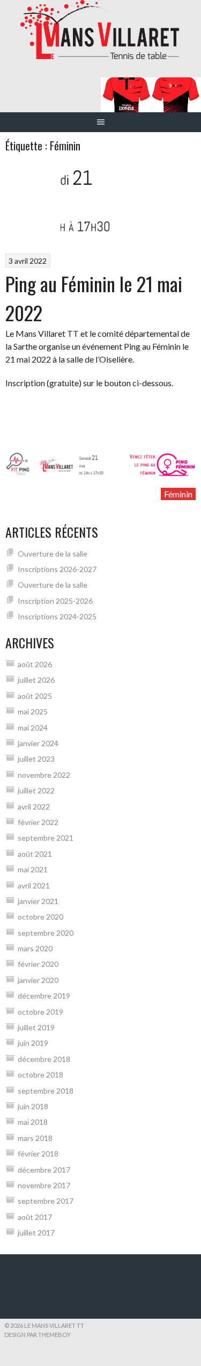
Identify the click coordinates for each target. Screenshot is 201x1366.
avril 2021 (34, 885)
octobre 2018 (40, 1074)
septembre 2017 (45, 1200)
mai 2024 (33, 727)
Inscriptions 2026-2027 (57, 569)
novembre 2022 (44, 774)
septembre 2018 (45, 1090)
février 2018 (38, 1153)
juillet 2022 (36, 790)
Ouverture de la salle (52, 553)
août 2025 (35, 695)
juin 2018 (33, 1106)
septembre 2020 (45, 932)
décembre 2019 (44, 995)
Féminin (178, 494)
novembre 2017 (44, 1185)
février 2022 (38, 822)
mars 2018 (35, 1138)
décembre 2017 (44, 1169)
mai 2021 (33, 869)
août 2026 (35, 664)
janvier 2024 (38, 743)
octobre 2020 (40, 916)
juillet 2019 (36, 1027)
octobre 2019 (40, 1011)
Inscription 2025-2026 (55, 600)
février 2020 (38, 964)
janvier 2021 (38, 901)
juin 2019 (33, 1042)
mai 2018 (33, 1121)
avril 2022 (34, 806)
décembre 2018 (44, 1059)
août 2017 (35, 1217)
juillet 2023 (36, 758)
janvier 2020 (38, 980)
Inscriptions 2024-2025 (57, 616)
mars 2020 (35, 948)
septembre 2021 (45, 837)
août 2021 (35, 853)
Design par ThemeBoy (37, 1334)
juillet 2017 (36, 1232)
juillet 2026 (36, 679)
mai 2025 (33, 711)
